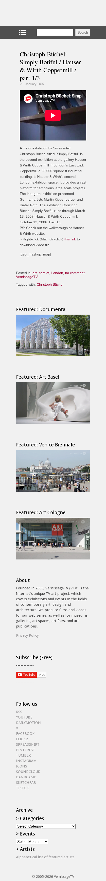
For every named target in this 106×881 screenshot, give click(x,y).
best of (44, 273)
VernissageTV (27, 277)
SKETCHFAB (26, 782)
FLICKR (22, 739)
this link (70, 239)
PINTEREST (25, 750)
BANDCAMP (26, 777)
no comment (75, 273)
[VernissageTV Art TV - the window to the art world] (40, 13)
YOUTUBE (24, 717)
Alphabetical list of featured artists (45, 857)
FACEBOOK (25, 733)
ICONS (21, 766)
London (57, 273)
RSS (19, 712)
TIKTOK (22, 788)
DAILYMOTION (28, 722)
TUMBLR (23, 755)
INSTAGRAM (26, 761)
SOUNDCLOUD (28, 771)
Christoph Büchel (50, 284)
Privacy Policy (27, 635)
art (35, 273)
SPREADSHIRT (27, 744)
